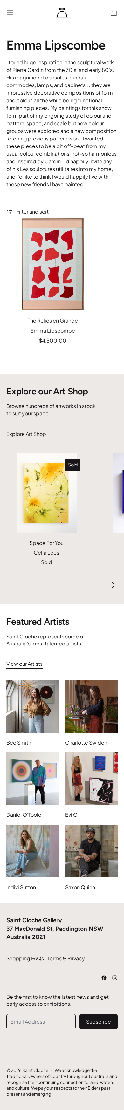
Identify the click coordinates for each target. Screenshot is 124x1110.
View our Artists (24, 663)
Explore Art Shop (26, 434)
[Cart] (114, 13)
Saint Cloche (35, 1070)
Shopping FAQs (25, 958)
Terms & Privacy (66, 958)
